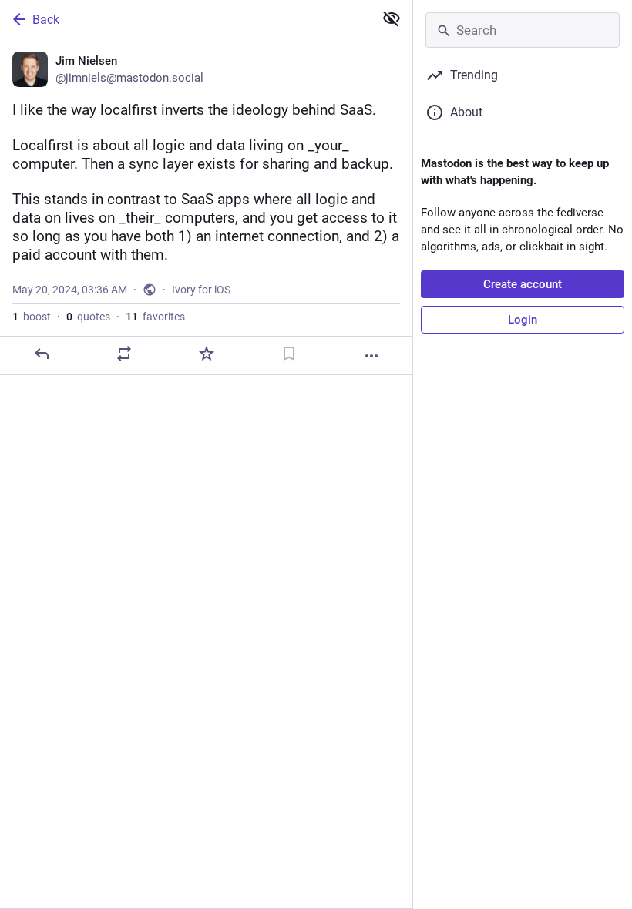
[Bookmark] (289, 353)
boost (31, 316)
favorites (155, 316)
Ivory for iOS (201, 289)
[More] (371, 356)
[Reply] (41, 353)
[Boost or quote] (124, 353)
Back (45, 19)
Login (522, 320)
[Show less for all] (391, 18)
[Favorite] (206, 353)
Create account (522, 284)
